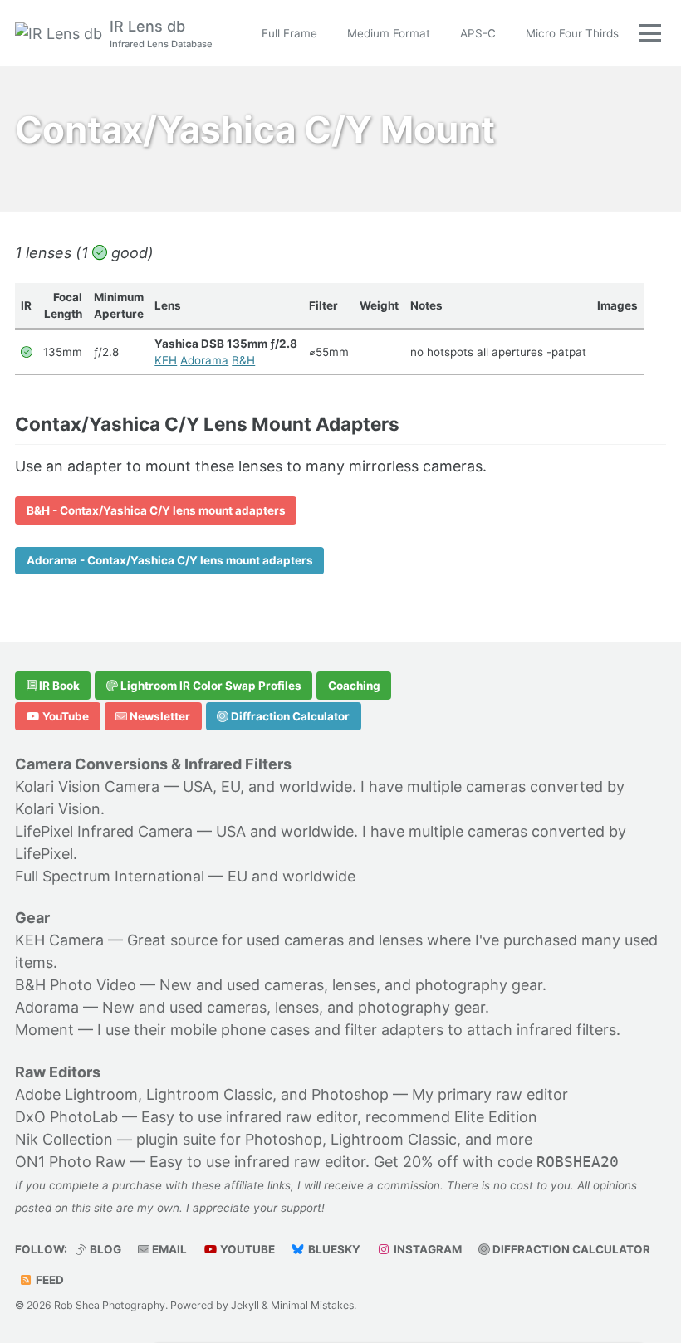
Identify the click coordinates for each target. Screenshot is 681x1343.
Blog (104, 1249)
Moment (44, 1029)
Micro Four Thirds (572, 33)
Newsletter (158, 716)
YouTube (64, 716)
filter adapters (394, 1029)
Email (168, 1249)
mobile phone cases (240, 1029)
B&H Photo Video (75, 985)
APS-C (478, 33)
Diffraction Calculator (289, 716)
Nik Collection (64, 1139)
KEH (165, 360)
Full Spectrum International (109, 876)
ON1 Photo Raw (70, 1161)
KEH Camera (59, 940)
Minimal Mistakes (312, 1305)
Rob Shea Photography (109, 1305)
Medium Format (388, 33)
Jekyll (245, 1305)
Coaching (354, 685)
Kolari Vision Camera (87, 786)
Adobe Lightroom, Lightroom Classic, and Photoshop (202, 1094)
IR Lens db (161, 33)
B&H (243, 360)
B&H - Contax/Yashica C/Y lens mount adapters (156, 510)
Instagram (426, 1249)
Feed (48, 1280)
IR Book (58, 685)
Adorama (204, 360)
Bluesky (333, 1249)
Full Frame (289, 33)
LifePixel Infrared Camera (104, 831)
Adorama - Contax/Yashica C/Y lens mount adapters (170, 560)
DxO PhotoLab (66, 1117)
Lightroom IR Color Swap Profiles (209, 685)
